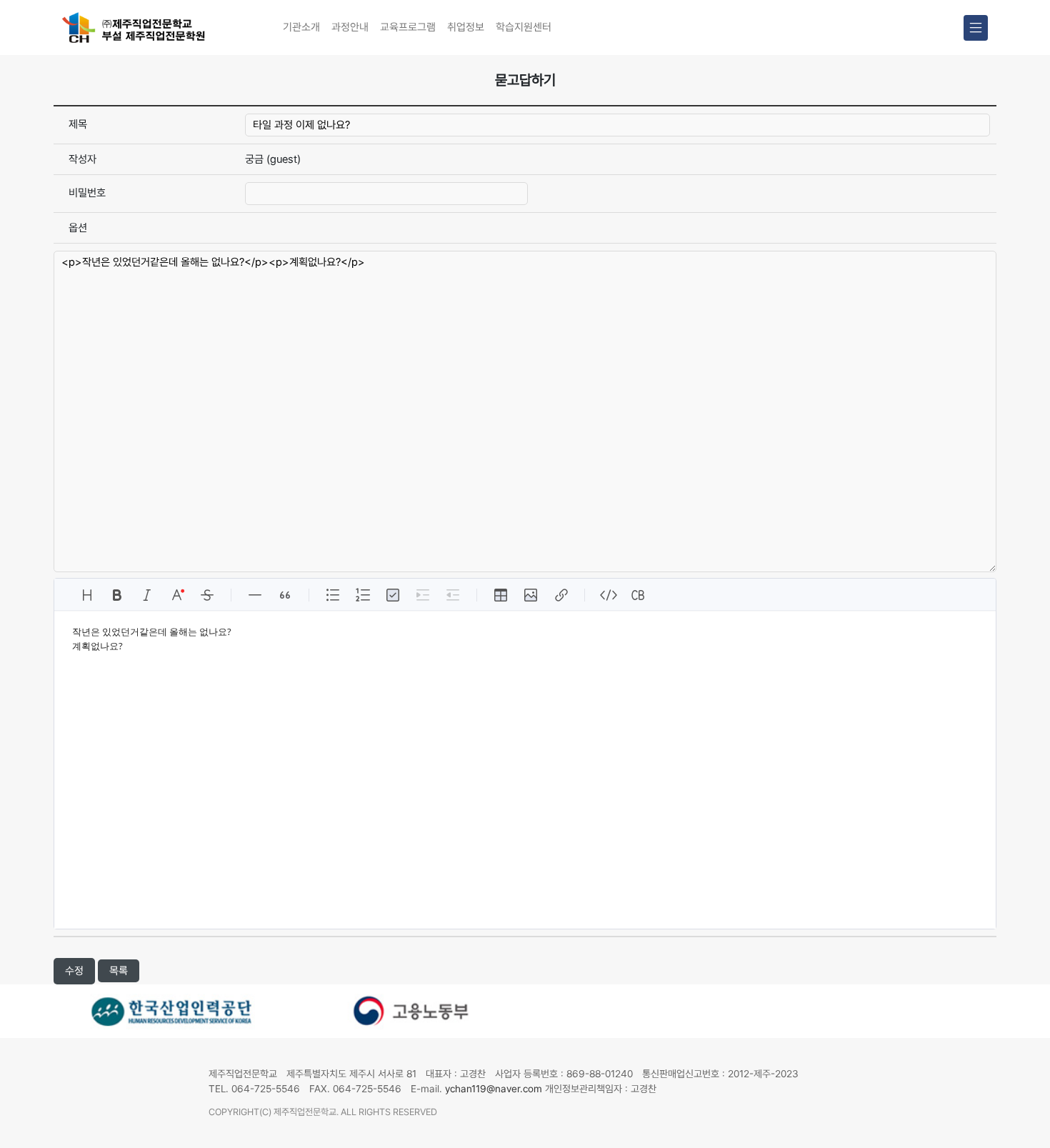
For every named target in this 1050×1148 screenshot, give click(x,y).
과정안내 (350, 27)
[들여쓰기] (422, 595)
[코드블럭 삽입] (638, 595)
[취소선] (207, 595)
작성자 (82, 159)
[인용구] (285, 595)
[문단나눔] (255, 595)
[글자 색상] (177, 595)
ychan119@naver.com (493, 1088)
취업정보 (465, 27)
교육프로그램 (408, 27)
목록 (118, 970)
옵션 (78, 227)
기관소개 (301, 27)
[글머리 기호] (332, 595)
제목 (78, 124)
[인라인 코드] (608, 595)
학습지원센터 (523, 27)
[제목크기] (87, 595)
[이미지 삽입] (530, 595)
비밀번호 (87, 192)
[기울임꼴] (147, 595)
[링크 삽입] (560, 595)
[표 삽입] (500, 595)
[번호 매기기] (362, 595)
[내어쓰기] (452, 595)
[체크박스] (392, 595)
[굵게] (117, 595)
